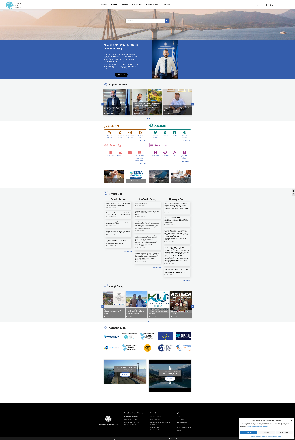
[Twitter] (269, 4)
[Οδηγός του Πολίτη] (140, 132)
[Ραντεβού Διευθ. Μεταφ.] (119, 132)
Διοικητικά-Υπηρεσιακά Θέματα (184, 157)
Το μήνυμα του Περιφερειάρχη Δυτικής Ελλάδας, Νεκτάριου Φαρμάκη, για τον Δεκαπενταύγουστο (116, 108)
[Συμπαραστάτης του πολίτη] (130, 132)
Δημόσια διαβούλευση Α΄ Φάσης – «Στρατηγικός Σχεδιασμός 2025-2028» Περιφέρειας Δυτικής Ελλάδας (147, 213)
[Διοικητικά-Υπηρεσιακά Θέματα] (184, 152)
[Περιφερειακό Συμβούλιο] (155, 152)
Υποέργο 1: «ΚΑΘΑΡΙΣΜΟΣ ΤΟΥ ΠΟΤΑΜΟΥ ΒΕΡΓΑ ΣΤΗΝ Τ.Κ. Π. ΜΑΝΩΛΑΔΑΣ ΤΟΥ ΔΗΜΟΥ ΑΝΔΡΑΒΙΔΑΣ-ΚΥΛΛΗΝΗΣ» (176, 271)
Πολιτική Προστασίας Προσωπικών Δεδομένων (257, 426)
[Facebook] (267, 4)
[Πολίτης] (106, 126)
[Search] (167, 21)
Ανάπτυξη (115, 145)
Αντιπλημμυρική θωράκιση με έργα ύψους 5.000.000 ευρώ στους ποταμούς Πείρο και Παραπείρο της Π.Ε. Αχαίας (176, 108)
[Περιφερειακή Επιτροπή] (165, 152)
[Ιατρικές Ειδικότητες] (109, 132)
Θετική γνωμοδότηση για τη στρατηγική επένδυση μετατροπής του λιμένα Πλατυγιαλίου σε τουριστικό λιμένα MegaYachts (118, 242)
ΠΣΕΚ (174, 155)
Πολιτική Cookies (255, 436)
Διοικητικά (160, 145)
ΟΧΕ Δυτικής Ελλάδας (141, 203)
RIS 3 (130, 155)
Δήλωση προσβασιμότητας (184, 427)
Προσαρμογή (284, 432)
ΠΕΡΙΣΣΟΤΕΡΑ (128, 251)
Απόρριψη (266, 432)
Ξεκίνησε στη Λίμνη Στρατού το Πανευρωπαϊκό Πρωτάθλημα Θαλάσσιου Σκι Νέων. (136, 311)
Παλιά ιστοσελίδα (155, 430)
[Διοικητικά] (151, 145)
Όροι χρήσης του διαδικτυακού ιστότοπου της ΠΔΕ (270, 436)
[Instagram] (272, 4)
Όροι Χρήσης (180, 419)
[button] (292, 420)
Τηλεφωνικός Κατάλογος (157, 416)
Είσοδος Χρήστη (154, 427)
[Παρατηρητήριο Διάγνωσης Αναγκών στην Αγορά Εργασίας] (139, 152)
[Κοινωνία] (151, 125)
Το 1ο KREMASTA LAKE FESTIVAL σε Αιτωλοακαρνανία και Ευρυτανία (158, 311)
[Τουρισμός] (165, 132)
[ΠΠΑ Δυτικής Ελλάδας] (120, 152)
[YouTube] (270, 4)
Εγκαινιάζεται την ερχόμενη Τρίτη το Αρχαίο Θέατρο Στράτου (112, 311)
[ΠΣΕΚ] (174, 152)
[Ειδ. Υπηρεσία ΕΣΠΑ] (110, 152)
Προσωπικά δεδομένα (182, 422)
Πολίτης (114, 125)
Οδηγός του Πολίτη (155, 419)
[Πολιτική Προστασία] (184, 132)
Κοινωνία (160, 125)
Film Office (175, 135)
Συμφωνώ (249, 432)
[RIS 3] (129, 152)
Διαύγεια (179, 430)
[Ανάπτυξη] (106, 145)
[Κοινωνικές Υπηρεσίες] (155, 132)
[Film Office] (174, 132)
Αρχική (178, 416)
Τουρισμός (165, 135)
